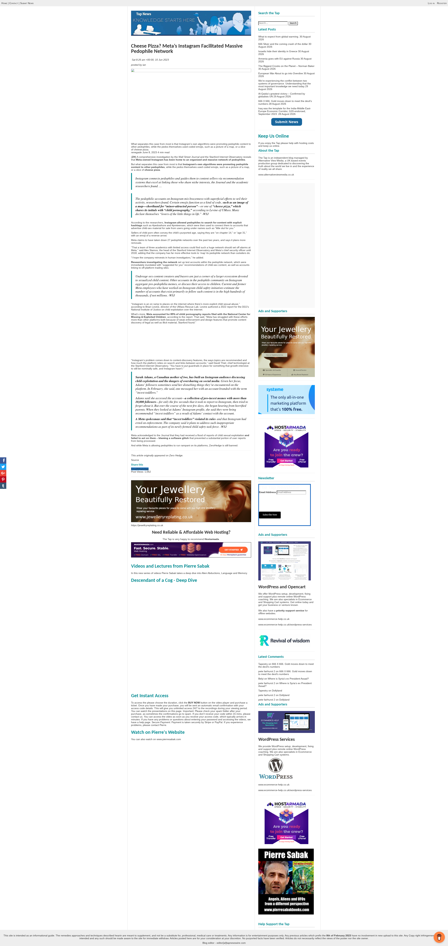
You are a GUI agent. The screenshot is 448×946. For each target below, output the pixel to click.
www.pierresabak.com (169, 739)
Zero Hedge (176, 455)
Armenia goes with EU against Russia (279, 58)
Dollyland (277, 690)
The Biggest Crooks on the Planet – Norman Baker (286, 66)
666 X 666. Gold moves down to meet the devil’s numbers (285, 672)
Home (4, 3)
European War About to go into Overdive (280, 73)
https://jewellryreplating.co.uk (147, 525)
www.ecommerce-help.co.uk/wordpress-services (285, 624)
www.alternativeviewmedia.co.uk (276, 174)
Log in (431, 3)
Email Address (267, 492)
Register (442, 3)
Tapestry (263, 664)
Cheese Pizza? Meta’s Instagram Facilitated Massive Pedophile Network (187, 49)
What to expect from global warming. (278, 36)
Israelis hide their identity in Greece (277, 51)
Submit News (27, 3)
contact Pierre (158, 725)
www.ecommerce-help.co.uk (273, 619)
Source (135, 460)
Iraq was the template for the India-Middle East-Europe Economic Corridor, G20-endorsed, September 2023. (284, 111)
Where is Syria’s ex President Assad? (288, 678)
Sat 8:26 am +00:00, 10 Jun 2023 (151, 59)
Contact (13, 3)
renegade (136, 152)
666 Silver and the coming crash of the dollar (283, 44)
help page (144, 722)
